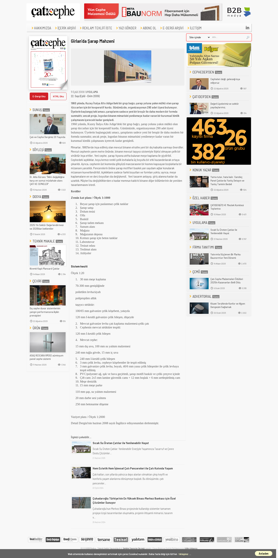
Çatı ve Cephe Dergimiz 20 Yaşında (47, 137)
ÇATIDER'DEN (201, 96)
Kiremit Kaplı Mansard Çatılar (45, 268)
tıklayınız (183, 554)
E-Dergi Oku (39, 96)
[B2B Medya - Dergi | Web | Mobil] (239, 19)
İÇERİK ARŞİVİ (66, 28)
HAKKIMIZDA (42, 28)
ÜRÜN (36, 328)
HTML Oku (58, 96)
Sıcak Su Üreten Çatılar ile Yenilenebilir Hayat (121, 443)
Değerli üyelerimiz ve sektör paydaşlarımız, (224, 105)
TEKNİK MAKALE (44, 241)
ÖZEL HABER (201, 198)
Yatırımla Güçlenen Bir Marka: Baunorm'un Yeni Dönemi (225, 256)
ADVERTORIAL (202, 296)
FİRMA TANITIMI (203, 247)
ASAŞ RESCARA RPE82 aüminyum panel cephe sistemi (46, 357)
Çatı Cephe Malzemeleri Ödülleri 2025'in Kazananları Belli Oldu (226, 280)
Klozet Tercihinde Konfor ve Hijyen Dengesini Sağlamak (227, 305)
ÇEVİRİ (37, 281)
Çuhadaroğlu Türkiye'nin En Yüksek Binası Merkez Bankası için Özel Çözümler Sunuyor (134, 500)
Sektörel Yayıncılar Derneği (134, 548)
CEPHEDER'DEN (203, 72)
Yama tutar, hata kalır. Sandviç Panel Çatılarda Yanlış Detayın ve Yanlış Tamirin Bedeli (227, 180)
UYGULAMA (92, 92)
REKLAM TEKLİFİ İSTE (97, 28)
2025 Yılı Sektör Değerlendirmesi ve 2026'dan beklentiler (47, 227)
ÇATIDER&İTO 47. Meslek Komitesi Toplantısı (227, 207)
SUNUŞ (37, 110)
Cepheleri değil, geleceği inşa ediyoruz (225, 81)
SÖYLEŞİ (38, 149)
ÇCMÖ (196, 272)
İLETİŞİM (196, 28)
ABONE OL (149, 28)
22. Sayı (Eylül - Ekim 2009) (85, 96)
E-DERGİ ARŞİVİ (173, 28)
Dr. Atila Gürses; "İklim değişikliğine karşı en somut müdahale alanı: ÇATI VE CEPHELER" (47, 180)
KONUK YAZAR (202, 170)
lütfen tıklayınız (191, 548)
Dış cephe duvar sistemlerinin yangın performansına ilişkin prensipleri (45, 312)
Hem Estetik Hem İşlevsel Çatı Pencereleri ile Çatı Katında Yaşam (133, 468)
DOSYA (37, 196)
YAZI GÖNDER (127, 28)
